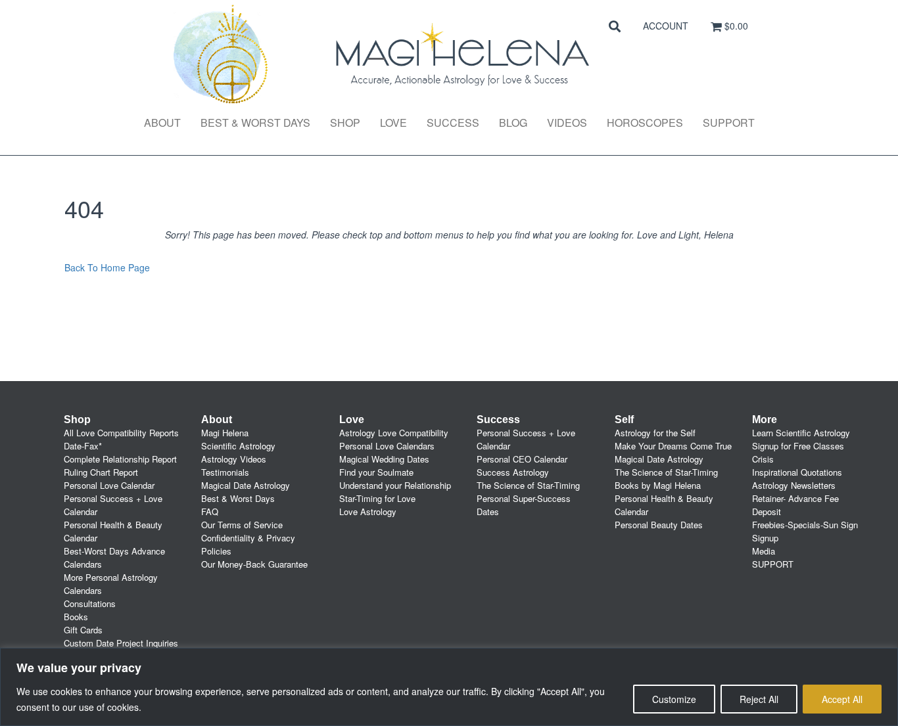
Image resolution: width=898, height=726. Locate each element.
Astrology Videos (233, 459)
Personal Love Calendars (387, 446)
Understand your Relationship (395, 485)
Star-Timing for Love (377, 498)
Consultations (90, 603)
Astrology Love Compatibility (393, 432)
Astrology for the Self (655, 432)
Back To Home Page (107, 267)
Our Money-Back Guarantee (254, 564)
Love (393, 122)
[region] (449, 687)
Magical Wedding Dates (384, 459)
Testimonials (225, 472)
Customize (674, 699)
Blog (513, 122)
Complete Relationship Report (120, 459)
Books (76, 616)
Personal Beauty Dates (659, 524)
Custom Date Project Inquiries (121, 643)
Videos (567, 122)
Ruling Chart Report (101, 472)
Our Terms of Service (242, 524)
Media (763, 551)
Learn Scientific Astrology (801, 432)
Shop (345, 122)
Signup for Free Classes (798, 446)
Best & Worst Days (255, 122)
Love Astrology (367, 511)
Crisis (763, 459)
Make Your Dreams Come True (673, 446)
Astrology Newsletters (794, 485)
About (162, 122)
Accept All (842, 699)
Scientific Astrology (238, 446)
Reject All (759, 699)
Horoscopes (645, 122)
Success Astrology (513, 472)
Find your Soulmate (376, 472)
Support (729, 122)
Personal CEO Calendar (522, 459)
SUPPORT (772, 564)
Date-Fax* (83, 446)
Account (665, 25)
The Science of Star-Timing (528, 485)
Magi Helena (224, 432)
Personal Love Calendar (109, 485)
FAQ (209, 511)
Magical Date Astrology (245, 485)
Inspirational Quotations (797, 472)
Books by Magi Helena (658, 485)
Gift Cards (83, 630)
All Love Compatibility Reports (121, 432)
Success (453, 122)
